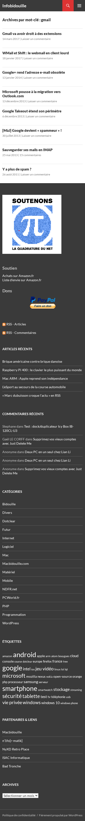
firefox (47, 661)
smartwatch (45, 690)
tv (49, 697)
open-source (62, 676)
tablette (31, 696)
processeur (15, 682)
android (24, 654)
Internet (8, 538)
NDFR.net (9, 589)
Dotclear (8, 521)
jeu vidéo (44, 668)
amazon (7, 656)
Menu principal (79, 5)
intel (26, 669)
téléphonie (58, 697)
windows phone (69, 703)
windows (32, 702)
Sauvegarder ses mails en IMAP (27, 150)
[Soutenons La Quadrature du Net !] (31, 224)
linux (57, 669)
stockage (61, 689)
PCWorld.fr (11, 598)
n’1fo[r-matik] (12, 741)
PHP (5, 606)
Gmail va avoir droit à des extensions (32, 33)
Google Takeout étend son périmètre (31, 111)
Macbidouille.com (15, 564)
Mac (5, 555)
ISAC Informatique (16, 758)
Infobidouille (14, 5)
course (18, 661)
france (57, 661)
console (8, 661)
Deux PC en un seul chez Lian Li (48, 452)
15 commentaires (30, 155)
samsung (31, 681)
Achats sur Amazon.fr (18, 276)
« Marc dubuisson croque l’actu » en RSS (31, 395)
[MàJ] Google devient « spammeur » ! (32, 130)
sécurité (12, 696)
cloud (74, 656)
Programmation (14, 615)
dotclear (27, 661)
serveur (43, 682)
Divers (7, 512)
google (12, 668)
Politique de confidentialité (18, 815)
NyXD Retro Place (15, 749)
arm (48, 656)
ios (33, 669)
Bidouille (9, 504)
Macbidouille (12, 732)
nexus (42, 676)
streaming (76, 689)
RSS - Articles (16, 324)
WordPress (10, 623)
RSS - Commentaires (21, 333)
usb (68, 697)
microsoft (14, 675)
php (4, 682)
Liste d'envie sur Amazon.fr (22, 280)
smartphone (19, 688)
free (65, 661)
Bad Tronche (11, 766)
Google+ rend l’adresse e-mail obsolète (33, 72)
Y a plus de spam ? (16, 169)
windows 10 (50, 703)
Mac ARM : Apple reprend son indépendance (35, 378)
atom (54, 656)
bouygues (63, 656)
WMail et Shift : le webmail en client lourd (35, 53)
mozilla (31, 676)
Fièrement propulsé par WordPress (60, 815)
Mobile (7, 581)
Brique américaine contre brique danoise (32, 361)
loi (62, 669)
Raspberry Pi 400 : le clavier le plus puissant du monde (42, 370)
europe (37, 661)
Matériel (8, 572)
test (44, 696)
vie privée (12, 702)
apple (41, 656)
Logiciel (8, 546)
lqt (66, 669)
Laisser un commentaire (36, 39)
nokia (49, 676)
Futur (6, 529)
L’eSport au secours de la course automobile (34, 387)
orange (77, 676)
